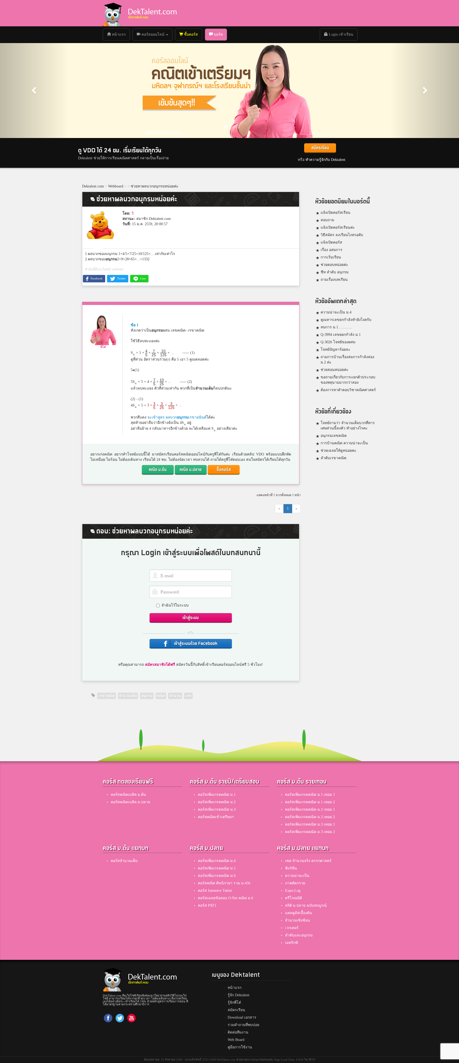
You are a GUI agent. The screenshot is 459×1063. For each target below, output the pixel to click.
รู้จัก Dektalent (238, 995)
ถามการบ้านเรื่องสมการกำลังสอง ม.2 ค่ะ (347, 359)
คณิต (161, 696)
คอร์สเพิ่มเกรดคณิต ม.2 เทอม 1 (310, 809)
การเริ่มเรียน (331, 257)
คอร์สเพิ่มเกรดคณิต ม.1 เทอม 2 (310, 802)
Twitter (121, 278)
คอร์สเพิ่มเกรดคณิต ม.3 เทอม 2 (310, 832)
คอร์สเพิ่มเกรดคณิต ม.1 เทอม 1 (310, 795)
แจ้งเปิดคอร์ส (331, 242)
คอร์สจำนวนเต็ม (124, 861)
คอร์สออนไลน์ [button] (153, 34)
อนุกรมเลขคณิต (334, 436)
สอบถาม (327, 220)
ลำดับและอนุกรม (299, 935)
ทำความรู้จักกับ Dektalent (325, 160)
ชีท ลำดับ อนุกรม (334, 272)
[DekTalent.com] (112, 13)
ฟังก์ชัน (291, 868)
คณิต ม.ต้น (158, 469)
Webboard (115, 186)
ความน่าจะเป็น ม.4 (336, 312)
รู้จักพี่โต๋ (234, 1003)
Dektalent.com (93, 186)
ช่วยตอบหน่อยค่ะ (334, 265)
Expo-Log (292, 891)
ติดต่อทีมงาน (238, 1032)
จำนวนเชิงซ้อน (297, 920)
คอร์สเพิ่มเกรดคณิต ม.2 (217, 802)
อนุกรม (111, 259)
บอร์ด (218, 34)
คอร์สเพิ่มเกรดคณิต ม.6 (217, 876)
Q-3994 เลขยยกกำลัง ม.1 (341, 335)
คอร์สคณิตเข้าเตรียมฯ (216, 817)
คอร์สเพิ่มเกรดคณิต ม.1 (217, 795)
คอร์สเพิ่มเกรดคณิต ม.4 (217, 861)
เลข (188, 696)
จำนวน (175, 696)
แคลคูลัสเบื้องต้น (298, 913)
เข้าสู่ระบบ (190, 617)
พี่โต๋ (103, 347)
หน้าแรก (120, 34)
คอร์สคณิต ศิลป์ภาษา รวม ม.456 (224, 883)
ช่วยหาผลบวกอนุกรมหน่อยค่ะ (154, 186)
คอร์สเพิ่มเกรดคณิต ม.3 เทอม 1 (310, 824)
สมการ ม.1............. (336, 327)
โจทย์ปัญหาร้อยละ (335, 349)
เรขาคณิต (106, 696)
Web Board (236, 1040)
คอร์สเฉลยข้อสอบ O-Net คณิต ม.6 (225, 898)
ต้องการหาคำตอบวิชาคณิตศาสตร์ (348, 390)
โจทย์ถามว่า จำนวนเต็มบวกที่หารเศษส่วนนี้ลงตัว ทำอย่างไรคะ (348, 425)
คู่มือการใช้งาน (240, 1047)
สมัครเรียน (320, 148)
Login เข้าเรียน (340, 34)
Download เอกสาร (242, 1017)
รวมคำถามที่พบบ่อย (243, 1025)
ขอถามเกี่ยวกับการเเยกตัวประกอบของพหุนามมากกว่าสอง (348, 379)
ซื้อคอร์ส (190, 34)
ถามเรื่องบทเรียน (334, 280)
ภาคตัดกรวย (295, 883)
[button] (34, 90)
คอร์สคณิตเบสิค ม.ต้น (128, 795)
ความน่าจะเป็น (297, 876)
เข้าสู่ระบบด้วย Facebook (195, 643)
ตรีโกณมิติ (293, 898)
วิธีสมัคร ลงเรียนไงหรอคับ (342, 235)
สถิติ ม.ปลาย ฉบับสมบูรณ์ (306, 905)
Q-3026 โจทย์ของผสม (338, 342)
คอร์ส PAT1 (207, 905)
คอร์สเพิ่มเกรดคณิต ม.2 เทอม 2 (310, 817)
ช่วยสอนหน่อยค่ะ (334, 370)
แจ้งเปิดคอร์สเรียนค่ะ (338, 227)
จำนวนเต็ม (204, 388)
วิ (132, 213)
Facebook (96, 278)
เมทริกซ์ (291, 943)
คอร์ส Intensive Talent (215, 891)
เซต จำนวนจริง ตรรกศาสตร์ (308, 861)
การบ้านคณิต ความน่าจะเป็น (344, 443)
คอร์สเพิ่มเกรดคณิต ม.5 (217, 868)
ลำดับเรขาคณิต (333, 458)
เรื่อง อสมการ (331, 250)
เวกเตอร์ (292, 928)
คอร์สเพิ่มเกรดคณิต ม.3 (217, 809)
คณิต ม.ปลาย (191, 469)
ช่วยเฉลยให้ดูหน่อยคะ (338, 451)
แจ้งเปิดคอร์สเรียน (335, 213)
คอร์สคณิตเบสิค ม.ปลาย (130, 802)
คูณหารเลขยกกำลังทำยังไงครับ (346, 320)
